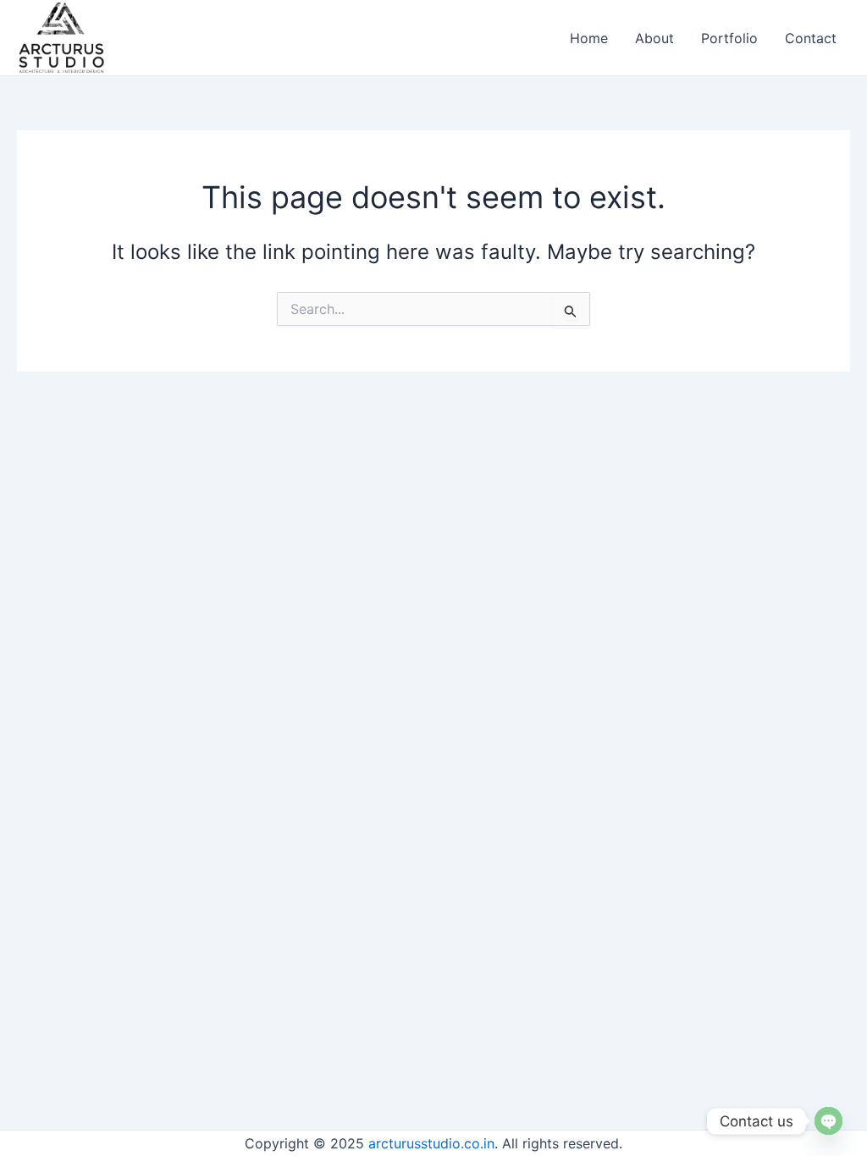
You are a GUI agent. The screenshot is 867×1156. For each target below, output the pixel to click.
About (654, 38)
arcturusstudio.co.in (431, 1143)
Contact (811, 38)
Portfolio (729, 38)
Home (589, 38)
